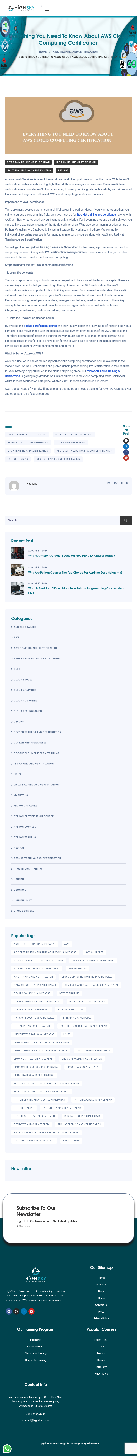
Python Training (18, 459)
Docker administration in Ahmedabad (37, 1001)
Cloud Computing (26, 700)
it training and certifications (32, 1026)
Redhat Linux (101, 1339)
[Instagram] (16, 1311)
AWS (16, 637)
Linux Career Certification (93, 1050)
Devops (101, 1353)
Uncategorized (24, 911)
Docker (101, 1360)
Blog (17, 669)
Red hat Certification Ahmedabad (35, 1116)
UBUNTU (19, 879)
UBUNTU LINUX (23, 900)
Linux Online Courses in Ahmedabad (36, 1067)
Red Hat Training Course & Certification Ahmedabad (46, 1132)
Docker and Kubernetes (30, 742)
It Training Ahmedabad (71, 442)
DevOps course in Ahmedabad (32, 993)
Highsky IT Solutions (70, 1009)
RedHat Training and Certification (37, 858)
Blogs (101, 1291)
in (122, 483)
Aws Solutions (77, 968)
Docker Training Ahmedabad (31, 1009)
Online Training (35, 1346)
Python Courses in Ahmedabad (93, 1100)
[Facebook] (9, 1311)
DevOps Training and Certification (37, 732)
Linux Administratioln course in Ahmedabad (41, 1042)
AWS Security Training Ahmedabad (93, 960)
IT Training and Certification (76, 162)
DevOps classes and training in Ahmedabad (92, 985)
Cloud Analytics (25, 690)
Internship (35, 1339)
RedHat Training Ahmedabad (31, 1124)
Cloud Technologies (28, 711)
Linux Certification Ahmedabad (33, 1059)
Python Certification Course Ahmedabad (39, 1100)
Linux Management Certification (82, 1059)
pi (127, 483)
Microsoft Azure (25, 806)
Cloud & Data (23, 679)
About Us (101, 1284)
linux (17, 774)
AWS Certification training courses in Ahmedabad (45, 952)
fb (108, 483)
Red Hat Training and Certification (58, 459)
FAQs (101, 1311)
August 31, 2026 (37, 550)
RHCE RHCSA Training (28, 869)
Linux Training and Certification (29, 170)
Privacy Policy (101, 1318)
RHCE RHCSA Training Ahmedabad (34, 1141)
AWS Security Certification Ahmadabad (38, 960)
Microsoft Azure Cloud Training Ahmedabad (42, 1091)
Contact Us (101, 1304)
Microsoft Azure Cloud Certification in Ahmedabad (46, 1083)
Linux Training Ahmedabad (83, 1067)
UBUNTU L (20, 890)
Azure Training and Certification (37, 658)
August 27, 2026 (37, 583)
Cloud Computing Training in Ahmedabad (87, 977)
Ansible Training (25, 627)
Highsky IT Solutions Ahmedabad (28, 442)
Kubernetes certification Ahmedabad (83, 1026)
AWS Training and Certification (75, 51)
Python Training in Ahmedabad (62, 1108)
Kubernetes (101, 1373)
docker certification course (73, 434)
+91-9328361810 (35, 1414)
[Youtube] (31, 1311)
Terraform (101, 1366)
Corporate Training (35, 1360)
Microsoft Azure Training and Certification (84, 451)
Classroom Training (36, 1353)
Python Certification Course (34, 816)
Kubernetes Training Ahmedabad (34, 1034)
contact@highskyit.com (35, 1420)
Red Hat (63, 170)
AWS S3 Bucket (94, 952)
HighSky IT (93, 1443)
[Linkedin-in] (24, 1311)
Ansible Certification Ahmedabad (34, 944)
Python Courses (25, 827)
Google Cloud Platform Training (36, 753)
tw (115, 483)
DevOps (19, 721)
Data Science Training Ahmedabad (35, 985)
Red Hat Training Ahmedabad (82, 1116)
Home (43, 51)
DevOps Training (69, 993)
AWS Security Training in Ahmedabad (37, 968)
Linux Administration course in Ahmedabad (41, 1050)
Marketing (21, 795)
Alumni (101, 1298)
